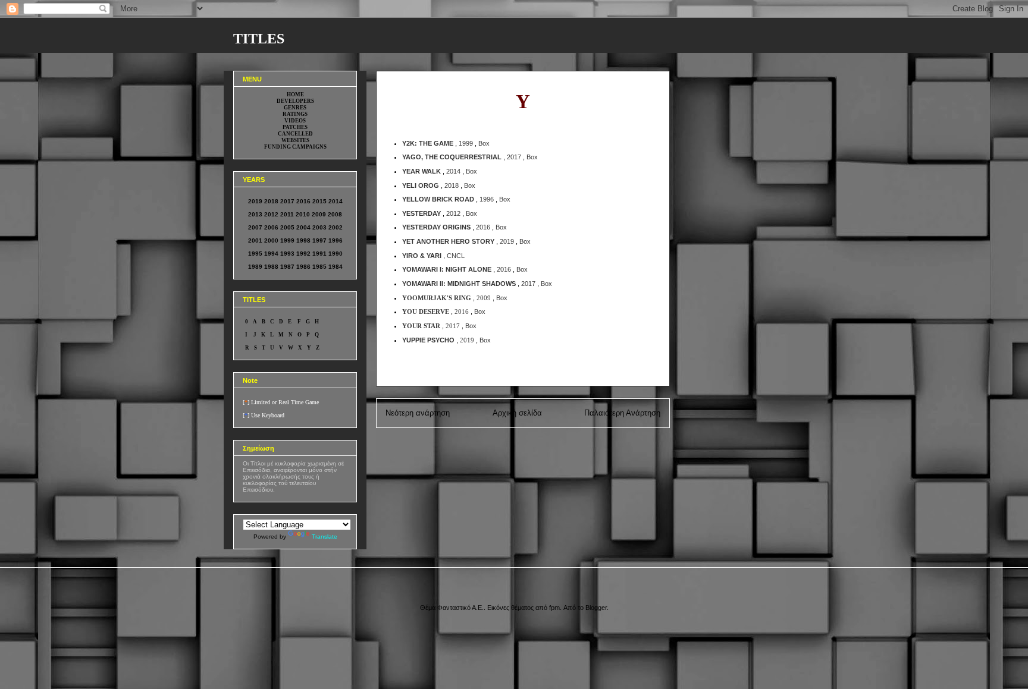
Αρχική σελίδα (517, 412)
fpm (554, 607)
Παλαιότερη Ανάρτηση (622, 412)
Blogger (596, 607)
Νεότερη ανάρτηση (418, 412)
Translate (324, 536)
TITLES (258, 38)
